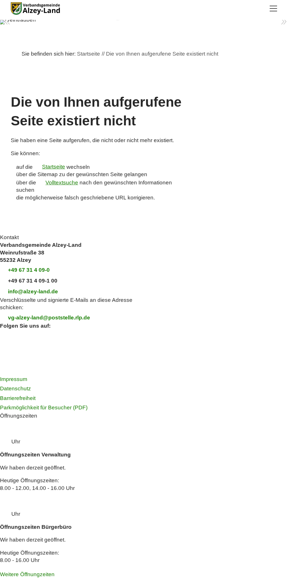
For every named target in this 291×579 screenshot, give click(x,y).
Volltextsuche (61, 183)
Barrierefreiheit (18, 398)
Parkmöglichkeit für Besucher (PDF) (44, 407)
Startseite (53, 167)
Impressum (13, 379)
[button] (273, 8)
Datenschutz (15, 388)
